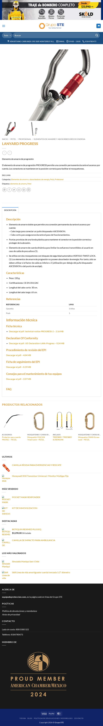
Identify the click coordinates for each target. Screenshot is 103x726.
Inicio (5, 139)
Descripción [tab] (10, 210)
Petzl (13, 139)
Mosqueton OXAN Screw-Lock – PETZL (89, 438)
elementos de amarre (18, 184)
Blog (29, 718)
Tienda (22, 718)
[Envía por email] (19, 189)
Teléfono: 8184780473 (12, 634)
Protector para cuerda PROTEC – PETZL (11, 438)
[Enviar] (97, 35)
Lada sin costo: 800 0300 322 (15, 629)
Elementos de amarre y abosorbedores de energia (59, 139)
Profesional (25, 139)
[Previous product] (10, 153)
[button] (3, 26)
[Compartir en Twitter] (14, 189)
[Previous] (2, 428)
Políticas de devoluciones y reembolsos (53, 718)
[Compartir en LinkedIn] (28, 189)
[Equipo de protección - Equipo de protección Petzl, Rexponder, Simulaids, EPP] (51, 26)
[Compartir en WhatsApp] (4, 189)
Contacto (79, 718)
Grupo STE (57, 597)
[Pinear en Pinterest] (24, 189)
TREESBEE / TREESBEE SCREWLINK (62, 438)
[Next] (101, 428)
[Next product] (4, 153)
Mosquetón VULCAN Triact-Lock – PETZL (36, 438)
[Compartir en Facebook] (9, 189)
